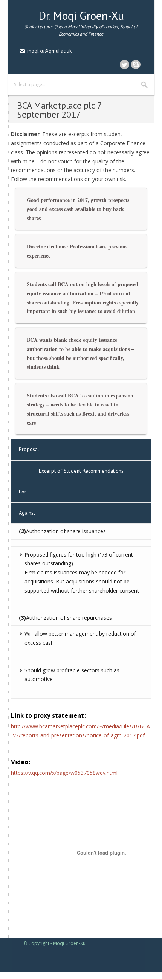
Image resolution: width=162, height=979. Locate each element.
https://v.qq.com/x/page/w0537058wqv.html (64, 772)
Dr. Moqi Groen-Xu (81, 15)
